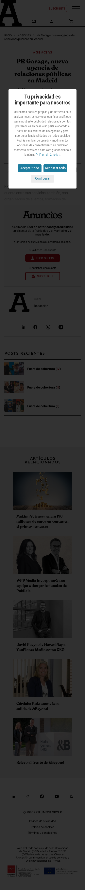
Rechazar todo (55, 168)
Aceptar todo (29, 168)
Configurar (42, 178)
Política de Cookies (48, 155)
